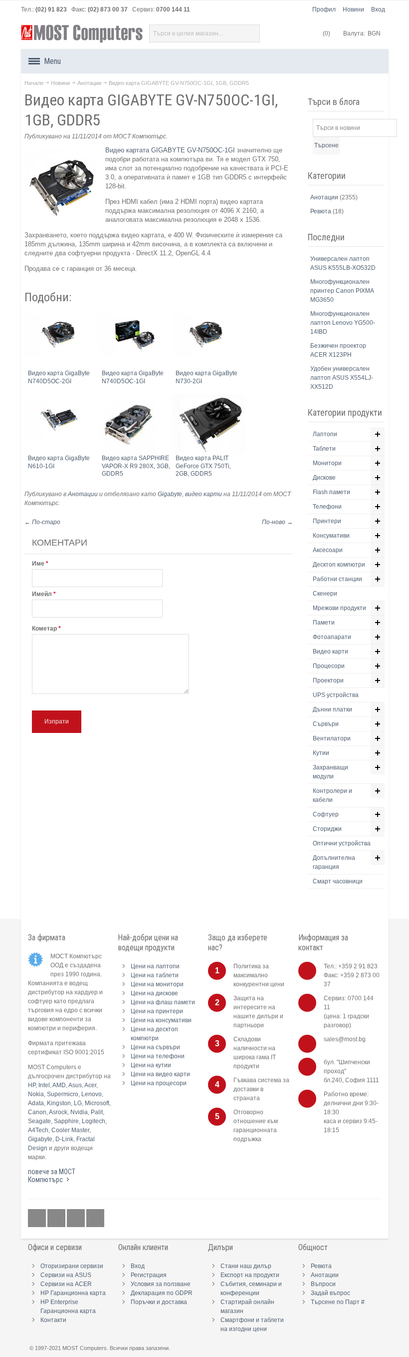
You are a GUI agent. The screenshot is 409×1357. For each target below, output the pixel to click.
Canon (37, 1112)
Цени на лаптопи (155, 966)
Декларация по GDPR (162, 1293)
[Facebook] (37, 1218)
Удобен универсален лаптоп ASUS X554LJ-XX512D (341, 377)
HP (31, 1085)
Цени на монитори (157, 984)
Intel (44, 1085)
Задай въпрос (330, 1293)
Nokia (36, 1094)
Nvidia (79, 1112)
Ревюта (321, 211)
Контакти (53, 1320)
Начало (33, 83)
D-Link (64, 1139)
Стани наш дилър (245, 1266)
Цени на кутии (151, 1065)
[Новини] (95, 1218)
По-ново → (277, 522)
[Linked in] (76, 1218)
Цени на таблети (155, 975)
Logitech (93, 1121)
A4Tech (38, 1130)
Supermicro (62, 1094)
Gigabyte (170, 494)
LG (78, 1103)
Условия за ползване (161, 1284)
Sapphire (66, 1121)
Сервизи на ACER (66, 1284)
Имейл (42, 594)
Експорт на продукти (249, 1275)
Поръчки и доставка (159, 1302)
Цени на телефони (158, 1056)
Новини (353, 9)
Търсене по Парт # (338, 1302)
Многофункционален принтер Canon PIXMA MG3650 (342, 290)
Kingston (59, 1103)
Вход (378, 9)
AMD (59, 1085)
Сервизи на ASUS (65, 1275)
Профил (324, 9)
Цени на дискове (154, 993)
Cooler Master (70, 1130)
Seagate (39, 1121)
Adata (36, 1103)
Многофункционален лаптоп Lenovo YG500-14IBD (342, 322)
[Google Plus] (57, 1218)
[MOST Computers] (82, 33)
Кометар (44, 628)
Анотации (89, 83)
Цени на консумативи (161, 1020)
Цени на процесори (159, 1083)
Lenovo (91, 1094)
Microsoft (97, 1103)
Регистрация (149, 1275)
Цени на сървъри (155, 1047)
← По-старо (42, 522)
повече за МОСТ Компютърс (51, 1176)
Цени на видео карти (160, 1074)
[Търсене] (251, 33)
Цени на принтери (157, 1011)
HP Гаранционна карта (73, 1293)
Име (38, 563)
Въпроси (323, 1284)
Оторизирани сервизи (71, 1266)
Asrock (58, 1112)
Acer (90, 1085)
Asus (75, 1085)
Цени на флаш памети (163, 1002)
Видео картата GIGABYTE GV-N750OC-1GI (170, 150)
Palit (97, 1112)
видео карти (203, 494)
